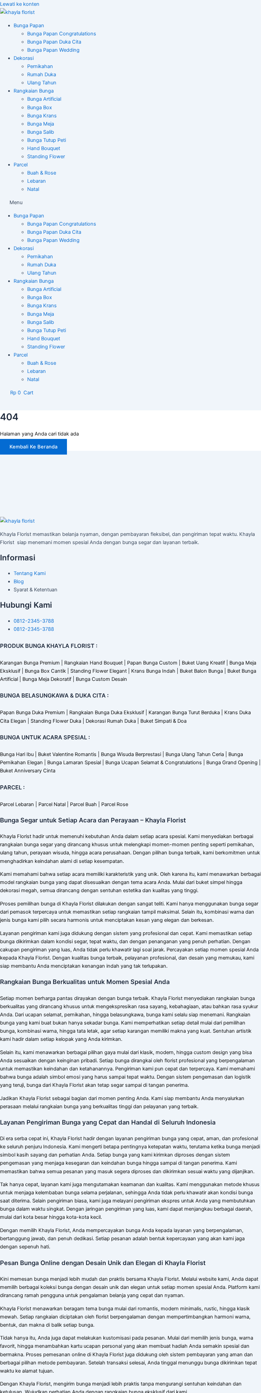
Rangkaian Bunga (34, 91)
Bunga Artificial (44, 99)
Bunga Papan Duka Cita (54, 42)
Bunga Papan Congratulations (61, 34)
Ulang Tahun (41, 83)
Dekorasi (24, 58)
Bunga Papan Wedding (53, 50)
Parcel (21, 165)
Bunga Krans (42, 116)
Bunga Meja (40, 124)
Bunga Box (39, 107)
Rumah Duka (41, 74)
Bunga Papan (29, 25)
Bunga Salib (40, 132)
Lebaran (36, 181)
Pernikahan (40, 66)
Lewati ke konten (19, 4)
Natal (33, 189)
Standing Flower (46, 156)
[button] (130, 202)
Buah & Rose (41, 173)
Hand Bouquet (43, 148)
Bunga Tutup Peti (46, 140)
